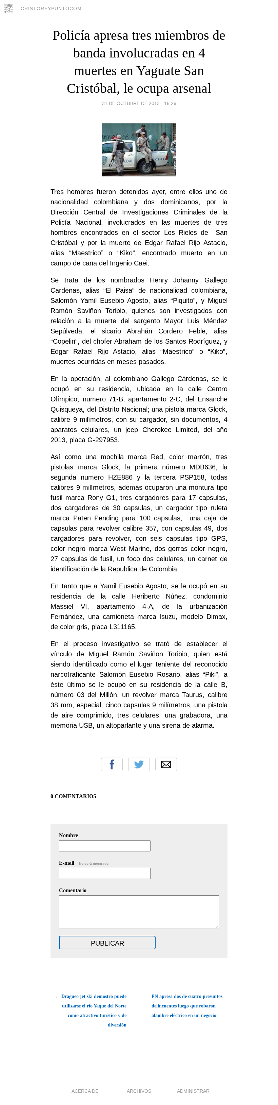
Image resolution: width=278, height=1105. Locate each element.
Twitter (139, 764)
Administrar (193, 1091)
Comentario (72, 890)
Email (166, 764)
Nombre (68, 835)
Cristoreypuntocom (51, 8)
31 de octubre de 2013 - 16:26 (139, 103)
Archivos (139, 1091)
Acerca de (85, 1091)
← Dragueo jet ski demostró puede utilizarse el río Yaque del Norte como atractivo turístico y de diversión (90, 1011)
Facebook (112, 764)
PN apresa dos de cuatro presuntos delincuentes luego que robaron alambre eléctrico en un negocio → (187, 1006)
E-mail (84, 863)
